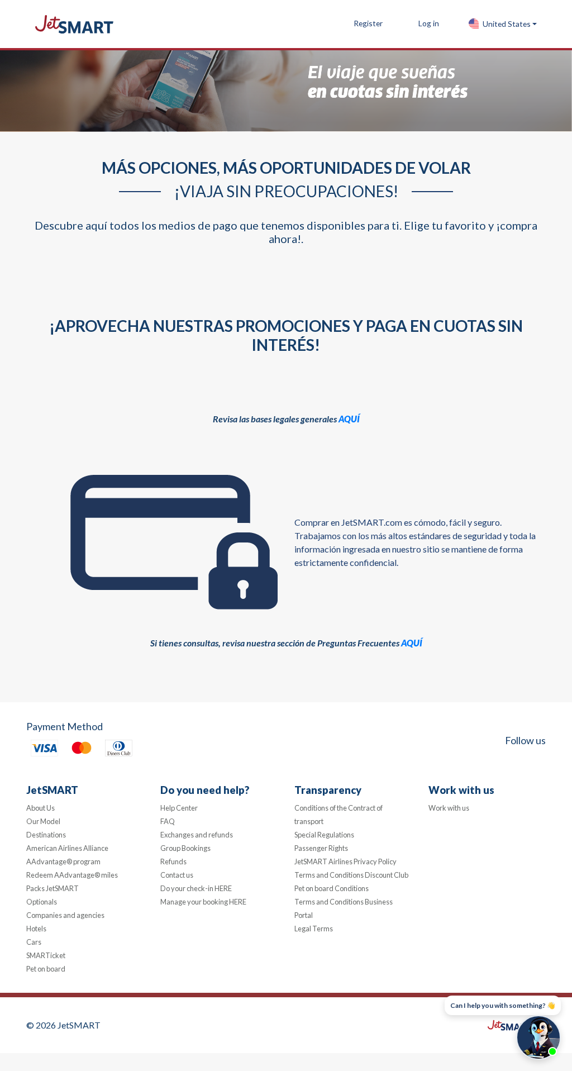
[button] (502, 24)
